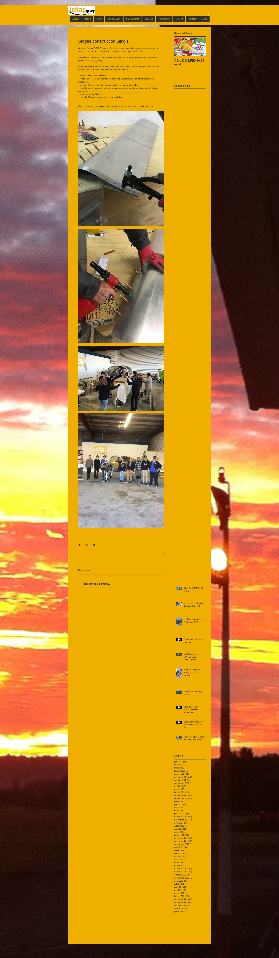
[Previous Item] (179, 47)
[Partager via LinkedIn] (93, 544)
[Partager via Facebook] (79, 544)
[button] (208, 13)
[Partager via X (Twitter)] (86, 544)
